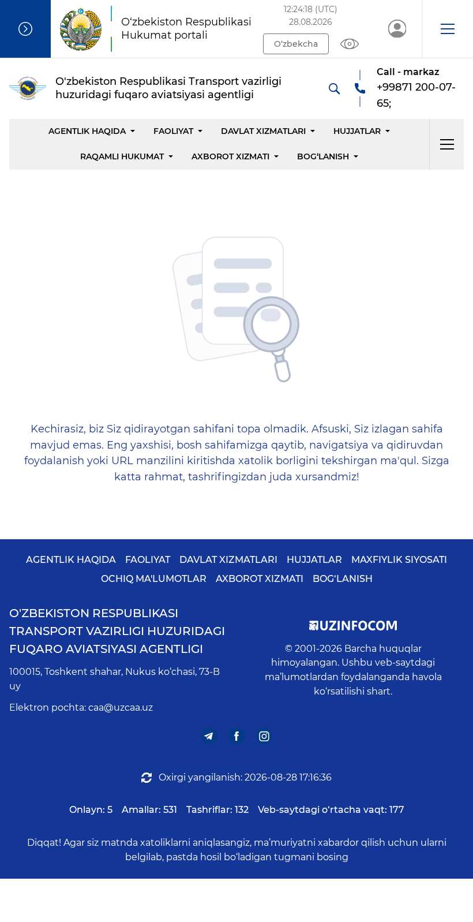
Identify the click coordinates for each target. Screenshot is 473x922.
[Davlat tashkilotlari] (25, 29)
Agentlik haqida (87, 131)
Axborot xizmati (230, 156)
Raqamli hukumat (122, 156)
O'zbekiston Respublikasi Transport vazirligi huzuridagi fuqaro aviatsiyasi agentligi (117, 631)
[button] (447, 29)
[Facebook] (236, 735)
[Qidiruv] (334, 88)
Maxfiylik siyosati (399, 559)
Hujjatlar (357, 131)
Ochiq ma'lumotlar (154, 578)
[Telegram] (209, 735)
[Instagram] (264, 735)
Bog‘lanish (323, 156)
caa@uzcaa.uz (120, 707)
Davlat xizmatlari (263, 131)
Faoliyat (173, 131)
